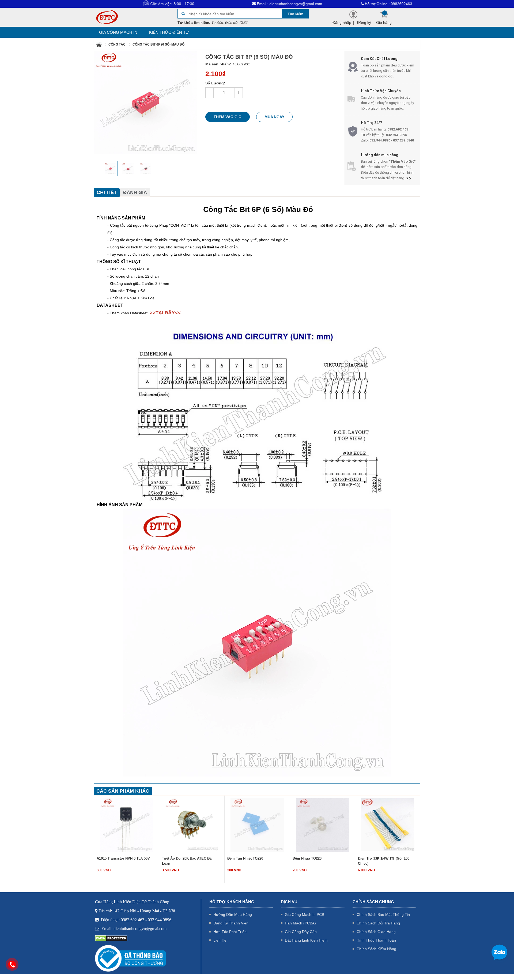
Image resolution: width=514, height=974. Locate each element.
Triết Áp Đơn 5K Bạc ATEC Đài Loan (387, 858)
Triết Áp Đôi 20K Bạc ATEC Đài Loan (122, 860)
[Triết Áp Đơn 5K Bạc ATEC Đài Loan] (388, 825)
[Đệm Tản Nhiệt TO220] (192, 825)
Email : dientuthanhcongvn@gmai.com (256, 4)
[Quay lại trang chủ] (99, 44)
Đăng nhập (341, 22)
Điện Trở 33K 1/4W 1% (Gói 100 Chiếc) (318, 860)
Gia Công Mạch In (118, 32)
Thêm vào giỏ (227, 117)
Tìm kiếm (295, 14)
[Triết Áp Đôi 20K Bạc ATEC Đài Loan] (126, 825)
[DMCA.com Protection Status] (111, 938)
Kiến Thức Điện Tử (169, 32)
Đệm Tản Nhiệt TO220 (180, 858)
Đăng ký (364, 22)
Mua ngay (274, 117)
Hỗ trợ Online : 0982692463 (355, 4)
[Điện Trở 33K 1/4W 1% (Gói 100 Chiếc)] (322, 825)
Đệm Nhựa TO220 (241, 858)
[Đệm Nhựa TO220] (257, 825)
